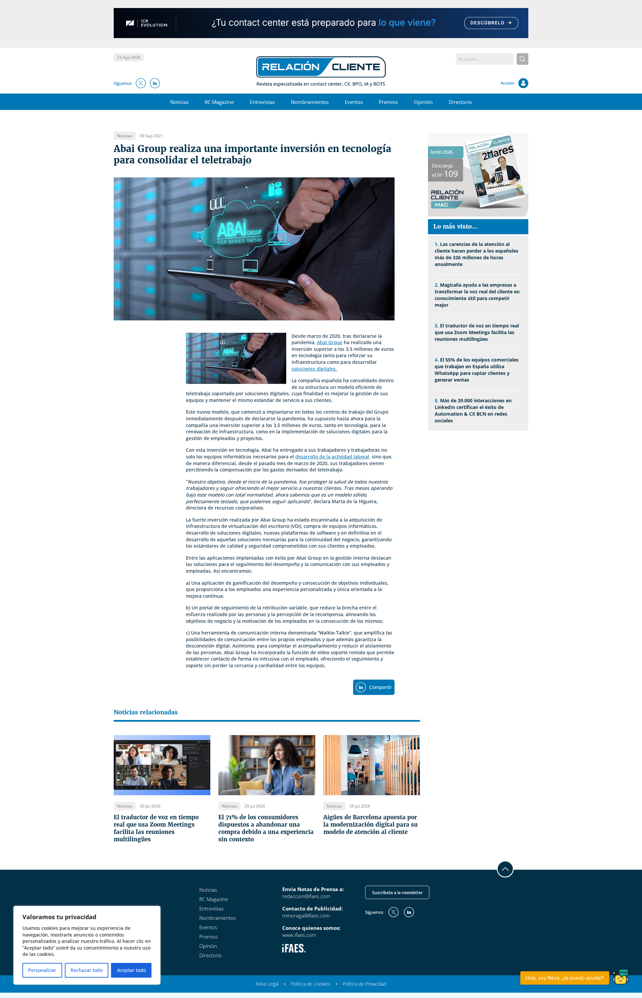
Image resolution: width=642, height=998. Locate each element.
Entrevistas (262, 102)
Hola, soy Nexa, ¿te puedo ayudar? (565, 978)
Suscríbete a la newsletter (397, 892)
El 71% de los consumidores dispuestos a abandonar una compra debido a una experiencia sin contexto (266, 828)
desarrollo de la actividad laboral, (332, 456)
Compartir (380, 687)
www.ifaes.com (299, 935)
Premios (388, 102)
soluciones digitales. (314, 369)
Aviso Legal (267, 984)
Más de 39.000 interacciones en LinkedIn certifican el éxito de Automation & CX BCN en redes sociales (473, 410)
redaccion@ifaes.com (306, 896)
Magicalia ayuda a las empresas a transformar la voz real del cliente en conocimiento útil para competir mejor (477, 295)
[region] (86, 945)
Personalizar (42, 970)
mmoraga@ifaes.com (306, 915)
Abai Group (329, 342)
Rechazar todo (87, 970)
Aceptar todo (131, 970)
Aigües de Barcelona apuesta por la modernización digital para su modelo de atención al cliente (370, 825)
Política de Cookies (310, 984)
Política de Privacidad (364, 984)
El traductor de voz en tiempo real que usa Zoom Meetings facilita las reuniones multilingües (156, 828)
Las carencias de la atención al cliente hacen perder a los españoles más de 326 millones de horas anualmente (476, 254)
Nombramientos (310, 102)
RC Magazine (219, 102)
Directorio (460, 102)
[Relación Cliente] (321, 70)
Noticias (179, 102)
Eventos (354, 102)
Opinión (423, 102)
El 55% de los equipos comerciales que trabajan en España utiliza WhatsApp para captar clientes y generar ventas (477, 370)
